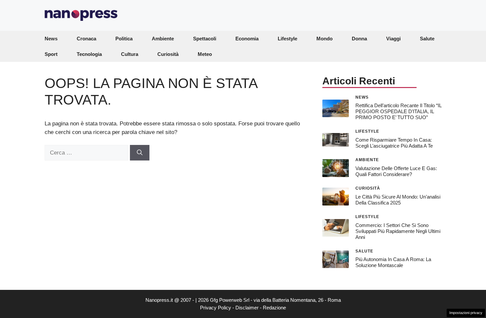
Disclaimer (247, 307)
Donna (359, 38)
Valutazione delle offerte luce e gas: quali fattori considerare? (396, 171)
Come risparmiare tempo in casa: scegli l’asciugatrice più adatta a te (394, 143)
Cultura (129, 54)
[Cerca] (139, 153)
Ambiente (163, 38)
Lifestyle (287, 38)
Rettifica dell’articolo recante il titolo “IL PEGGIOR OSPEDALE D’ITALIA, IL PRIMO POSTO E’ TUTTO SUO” (398, 111)
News (51, 38)
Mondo (324, 38)
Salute (427, 38)
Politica (124, 38)
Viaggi (393, 38)
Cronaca (86, 38)
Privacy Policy (215, 307)
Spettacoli (204, 38)
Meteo (205, 54)
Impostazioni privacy (465, 313)
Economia (247, 38)
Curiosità (168, 54)
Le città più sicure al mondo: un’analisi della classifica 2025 (397, 199)
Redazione (274, 307)
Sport (51, 54)
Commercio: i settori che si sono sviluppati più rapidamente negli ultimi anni (397, 231)
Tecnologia (89, 54)
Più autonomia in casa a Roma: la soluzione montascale (393, 262)
